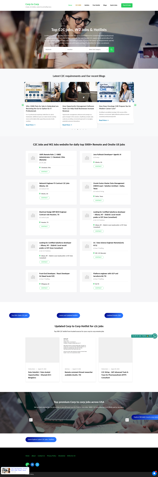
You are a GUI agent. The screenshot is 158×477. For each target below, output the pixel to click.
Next (135, 105)
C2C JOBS (78, 5)
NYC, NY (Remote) (100, 253)
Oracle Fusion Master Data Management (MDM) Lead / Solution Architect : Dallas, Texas (109, 186)
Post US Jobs (127, 5)
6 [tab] (86, 129)
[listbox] (79, 420)
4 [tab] (80, 129)
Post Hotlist (96, 5)
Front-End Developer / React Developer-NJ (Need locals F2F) (54, 275)
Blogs (105, 5)
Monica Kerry (31, 369)
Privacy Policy (51, 456)
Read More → (30, 125)
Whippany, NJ (45, 284)
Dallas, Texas (99, 196)
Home (70, 5)
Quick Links (113, 5)
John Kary (67, 369)
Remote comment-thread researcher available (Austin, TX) (79, 373)
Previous (23, 105)
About (34, 456)
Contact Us (41, 456)
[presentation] (31, 420)
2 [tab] (75, 129)
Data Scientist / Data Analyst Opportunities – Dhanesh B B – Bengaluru (40, 375)
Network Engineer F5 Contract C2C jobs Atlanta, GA (54, 185)
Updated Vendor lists (114, 315)
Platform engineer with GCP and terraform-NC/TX (105, 275)
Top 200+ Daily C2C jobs (19, 315)
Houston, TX (44, 222)
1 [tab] (72, 129)
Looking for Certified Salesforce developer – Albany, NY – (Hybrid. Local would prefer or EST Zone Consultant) (109, 214)
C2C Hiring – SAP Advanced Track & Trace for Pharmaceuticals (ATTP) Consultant (114, 375)
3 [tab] (78, 129)
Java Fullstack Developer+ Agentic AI (107, 155)
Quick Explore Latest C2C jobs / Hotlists (41, 439)
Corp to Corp (32, 4)
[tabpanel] (42, 105)
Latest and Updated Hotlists (68, 315)
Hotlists (87, 5)
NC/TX (97, 284)
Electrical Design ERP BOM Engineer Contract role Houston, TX (53, 213)
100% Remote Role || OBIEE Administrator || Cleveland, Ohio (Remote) (52, 157)
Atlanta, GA (98, 162)
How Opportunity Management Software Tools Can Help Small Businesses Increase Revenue (41, 108)
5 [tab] (83, 129)
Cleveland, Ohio (46, 167)
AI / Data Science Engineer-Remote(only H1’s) (108, 244)
